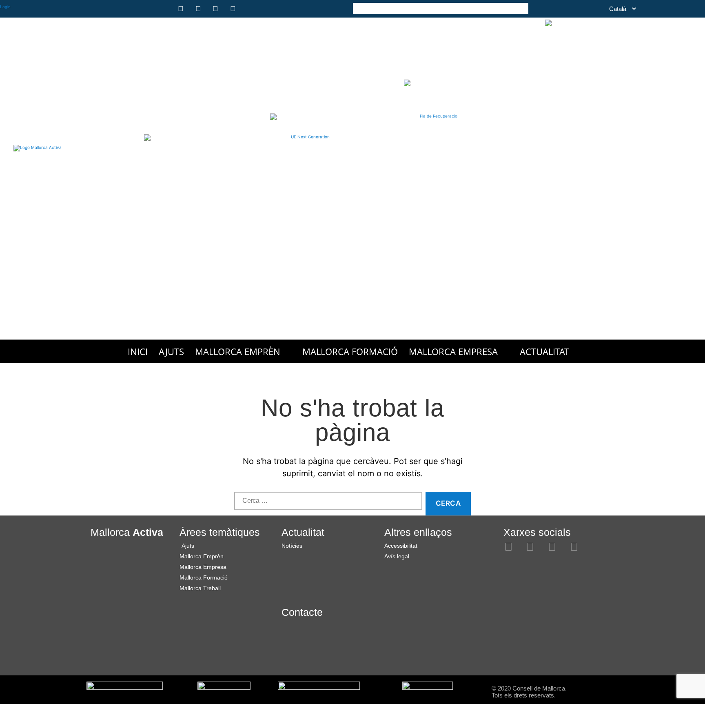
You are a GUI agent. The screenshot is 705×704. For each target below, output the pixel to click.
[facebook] (199, 8)
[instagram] (182, 8)
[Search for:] (326, 505)
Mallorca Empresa (453, 351)
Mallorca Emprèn (237, 351)
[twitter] (216, 8)
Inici (138, 351)
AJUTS (171, 351)
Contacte (302, 612)
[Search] (522, 8)
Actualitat (544, 351)
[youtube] (234, 8)
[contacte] (251, 8)
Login (5, 6)
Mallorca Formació (350, 351)
